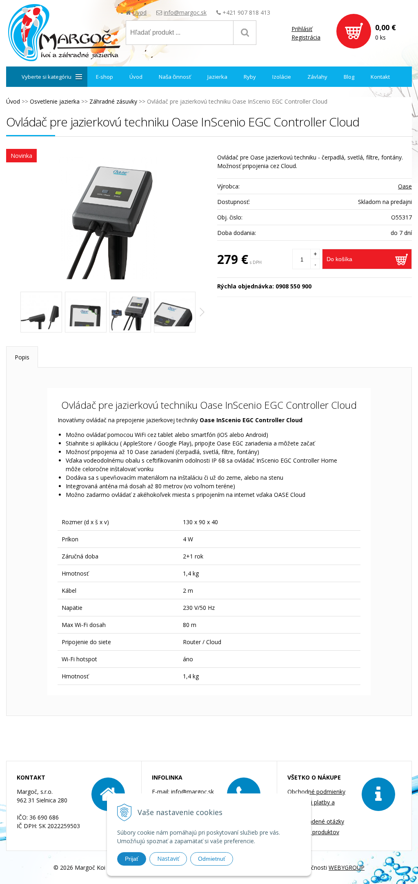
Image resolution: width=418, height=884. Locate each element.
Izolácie (281, 76)
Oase (405, 186)
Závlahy (317, 76)
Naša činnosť (175, 76)
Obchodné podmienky (316, 791)
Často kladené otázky (315, 821)
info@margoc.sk (185, 12)
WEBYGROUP (347, 867)
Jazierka (217, 76)
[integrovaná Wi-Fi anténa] (86, 312)
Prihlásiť (301, 29)
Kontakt (380, 76)
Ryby (250, 76)
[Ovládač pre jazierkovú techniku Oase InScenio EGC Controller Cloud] (107, 218)
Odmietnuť (211, 858)
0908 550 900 (293, 286)
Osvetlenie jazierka (55, 101)
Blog (349, 76)
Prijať (131, 858)
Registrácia (305, 37)
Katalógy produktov (313, 832)
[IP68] (175, 312)
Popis (22, 357)
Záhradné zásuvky (113, 101)
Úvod (140, 12)
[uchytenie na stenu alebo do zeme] (41, 312)
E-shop (104, 76)
